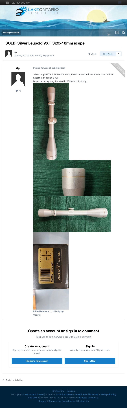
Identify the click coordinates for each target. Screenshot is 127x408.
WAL (23, 3)
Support (42, 401)
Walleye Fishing (108, 394)
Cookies (71, 391)
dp (15, 52)
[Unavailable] (51, 121)
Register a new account (37, 361)
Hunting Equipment (44, 55)
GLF (18, 3)
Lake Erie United (64, 394)
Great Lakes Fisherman (86, 394)
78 (19, 90)
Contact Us (58, 391)
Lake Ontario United (33, 394)
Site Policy (33, 397)
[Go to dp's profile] (8, 53)
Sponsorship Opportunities (61, 401)
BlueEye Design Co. (89, 397)
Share (93, 54)
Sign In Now (90, 361)
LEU (13, 3)
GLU (28, 3)
